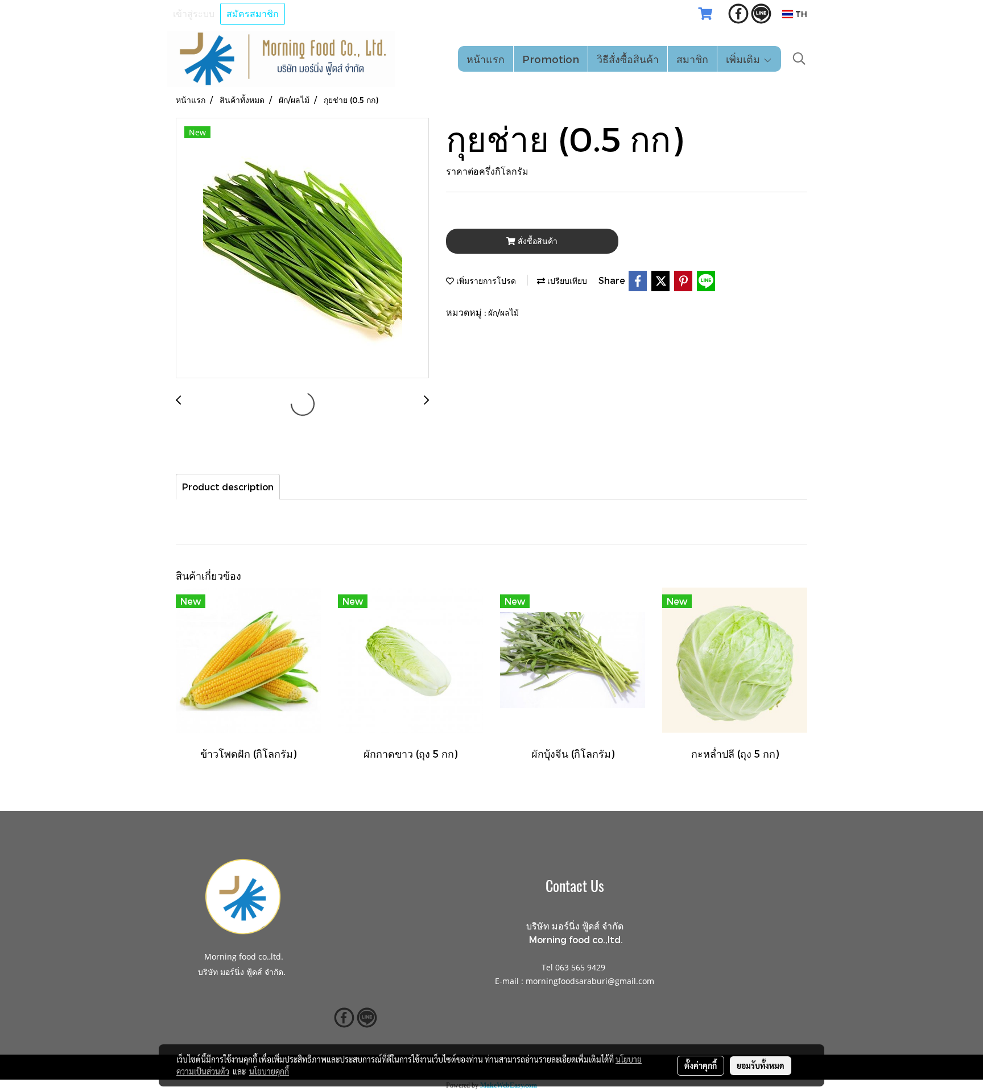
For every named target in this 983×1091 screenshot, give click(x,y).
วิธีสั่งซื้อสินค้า (628, 59)
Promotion (550, 59)
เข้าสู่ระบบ (193, 14)
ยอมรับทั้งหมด (760, 1065)
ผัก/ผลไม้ (503, 312)
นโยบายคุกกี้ (269, 1071)
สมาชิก (692, 59)
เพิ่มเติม (744, 59)
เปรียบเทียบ (566, 281)
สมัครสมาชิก (252, 14)
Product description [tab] (228, 486)
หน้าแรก (485, 59)
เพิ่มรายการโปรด (485, 281)
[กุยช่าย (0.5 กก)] (302, 248)
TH (800, 14)
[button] (799, 58)
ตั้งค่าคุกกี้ (700, 1065)
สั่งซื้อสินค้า (536, 241)
